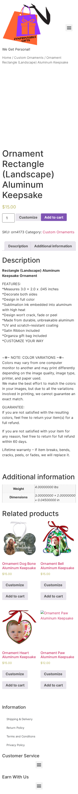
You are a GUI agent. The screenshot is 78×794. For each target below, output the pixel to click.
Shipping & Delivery (19, 719)
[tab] (18, 246)
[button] (39, 764)
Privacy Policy (15, 745)
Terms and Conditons (20, 736)
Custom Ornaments (29, 58)
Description (18, 246)
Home (6, 58)
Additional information (53, 246)
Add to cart (53, 217)
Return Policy (15, 727)
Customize (28, 217)
